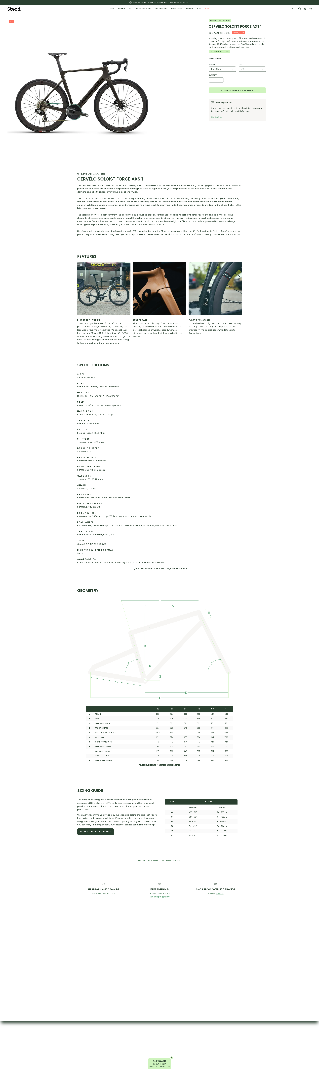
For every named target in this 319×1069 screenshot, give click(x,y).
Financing (181, 1046)
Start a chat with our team (95, 831)
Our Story (142, 1033)
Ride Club (143, 1042)
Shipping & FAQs (223, 1033)
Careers (180, 1051)
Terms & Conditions (223, 1042)
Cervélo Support (223, 1046)
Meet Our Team (142, 1046)
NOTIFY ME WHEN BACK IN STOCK (237, 90)
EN (292, 8)
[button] (143, 9)
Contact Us (216, 117)
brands (220, 893)
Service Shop (180, 1038)
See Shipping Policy (180, 2)
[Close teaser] (171, 1057)
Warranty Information (180, 1042)
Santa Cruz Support (223, 1051)
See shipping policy (159, 896)
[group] (159, 2)
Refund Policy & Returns (223, 1038)
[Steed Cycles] (14, 9)
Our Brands (180, 1033)
